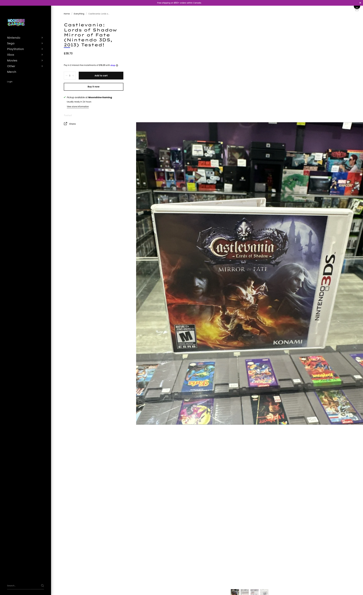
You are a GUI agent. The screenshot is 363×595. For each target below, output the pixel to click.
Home (67, 13)
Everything (79, 13)
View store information (78, 106)
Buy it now (94, 86)
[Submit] (42, 585)
